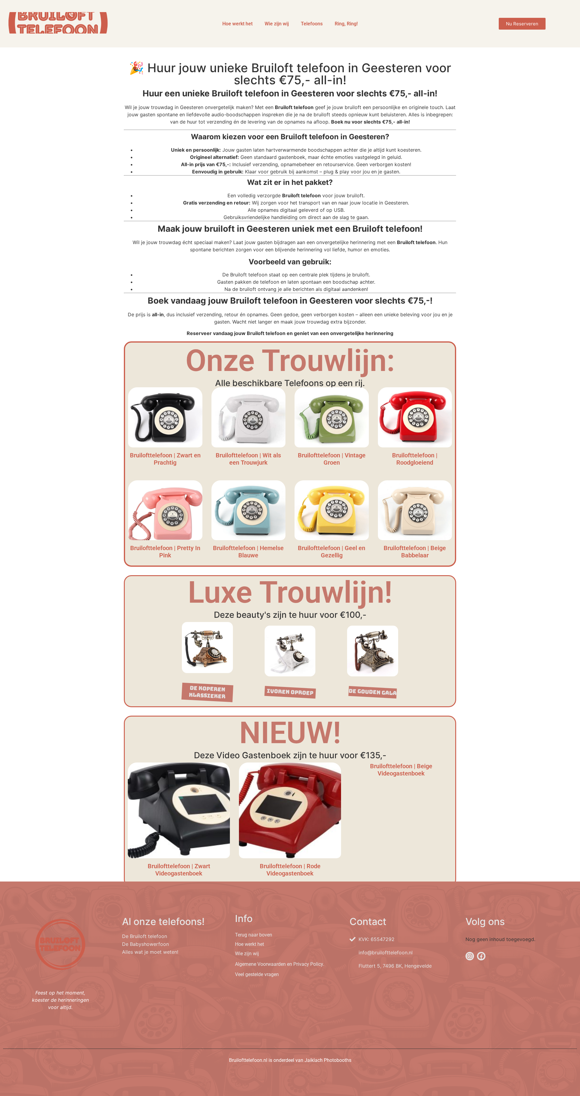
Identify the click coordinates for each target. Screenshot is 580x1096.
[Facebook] (481, 956)
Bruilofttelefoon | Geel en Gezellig (331, 551)
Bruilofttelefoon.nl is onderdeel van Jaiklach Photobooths (290, 1060)
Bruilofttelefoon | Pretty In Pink (165, 551)
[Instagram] (470, 956)
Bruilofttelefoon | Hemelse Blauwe (248, 551)
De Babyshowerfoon (145, 944)
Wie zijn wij (277, 24)
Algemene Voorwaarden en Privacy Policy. (279, 964)
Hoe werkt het (237, 24)
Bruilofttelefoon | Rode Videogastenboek (290, 869)
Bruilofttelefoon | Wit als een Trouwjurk (248, 459)
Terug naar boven (253, 935)
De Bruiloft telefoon (144, 936)
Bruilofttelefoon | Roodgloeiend (414, 459)
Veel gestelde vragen (257, 974)
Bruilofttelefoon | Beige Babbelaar (415, 551)
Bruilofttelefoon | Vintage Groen (332, 459)
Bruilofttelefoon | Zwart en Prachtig (165, 459)
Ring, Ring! (346, 24)
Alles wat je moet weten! (150, 952)
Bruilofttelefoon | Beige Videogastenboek (401, 769)
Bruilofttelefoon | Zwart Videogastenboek (179, 869)
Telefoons (312, 24)
